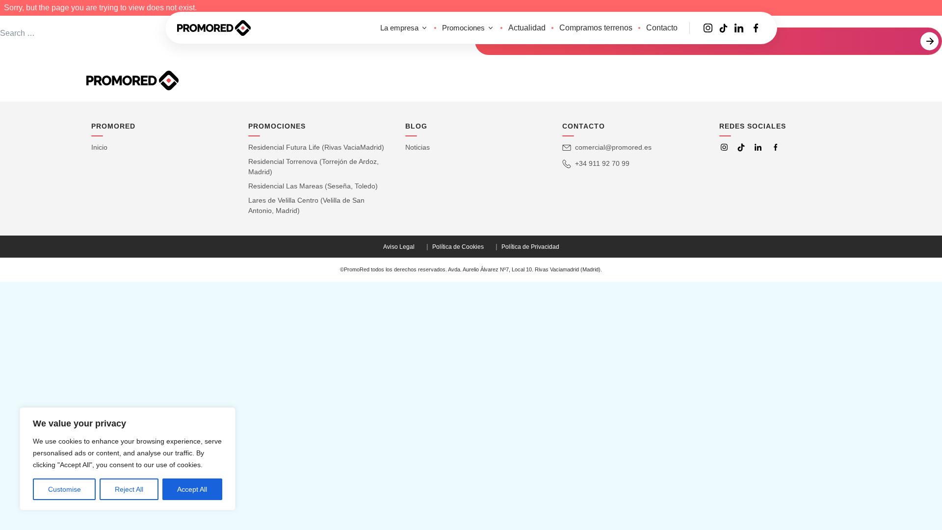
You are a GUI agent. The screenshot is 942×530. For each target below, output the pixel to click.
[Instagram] (724, 147)
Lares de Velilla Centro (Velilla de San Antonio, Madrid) (306, 205)
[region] (128, 458)
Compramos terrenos (595, 28)
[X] (741, 147)
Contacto (662, 28)
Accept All (192, 489)
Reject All (129, 489)
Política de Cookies (458, 246)
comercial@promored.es (613, 147)
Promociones (463, 28)
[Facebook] (776, 147)
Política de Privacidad (530, 246)
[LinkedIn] (758, 147)
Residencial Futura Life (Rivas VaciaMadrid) (316, 147)
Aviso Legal (399, 246)
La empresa (399, 28)
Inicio (99, 147)
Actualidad (527, 28)
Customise (64, 489)
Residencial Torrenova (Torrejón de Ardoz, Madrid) (313, 167)
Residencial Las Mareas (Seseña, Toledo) (313, 186)
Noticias (417, 147)
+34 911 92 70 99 (602, 163)
